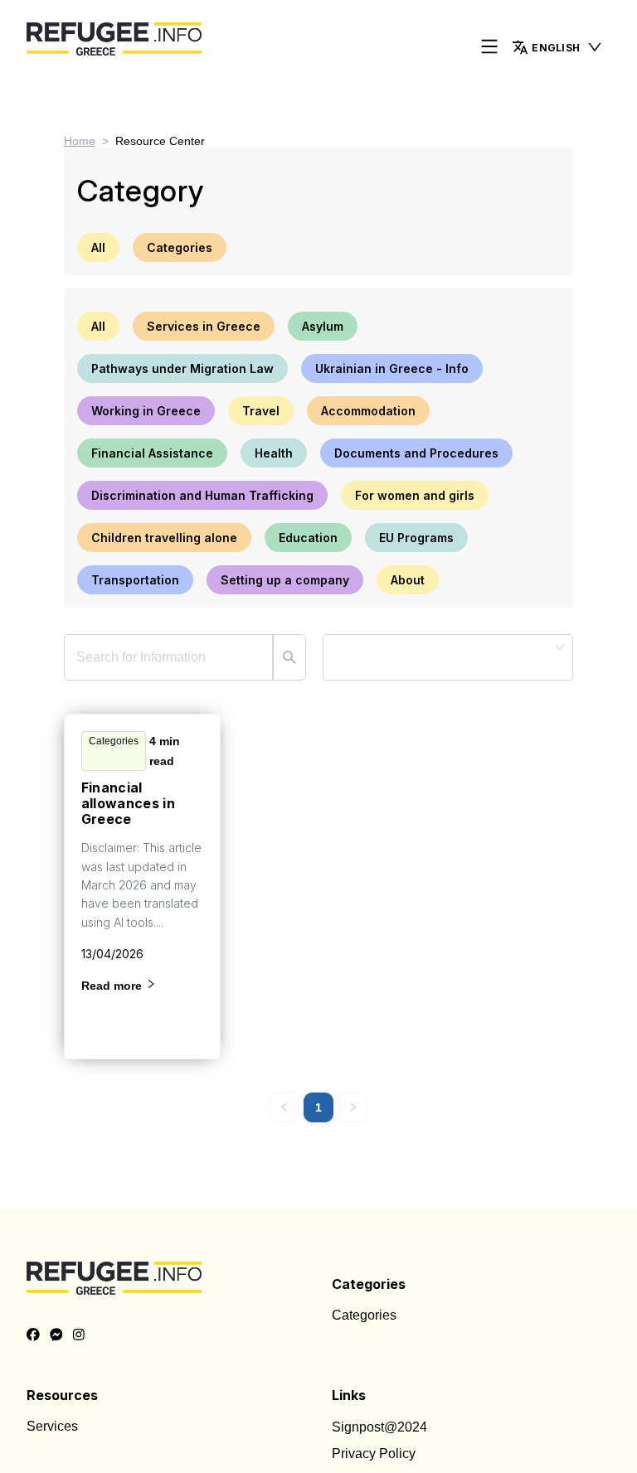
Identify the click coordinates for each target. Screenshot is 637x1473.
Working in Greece (146, 411)
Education (308, 538)
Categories (179, 247)
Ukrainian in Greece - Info (392, 368)
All (98, 247)
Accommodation (368, 411)
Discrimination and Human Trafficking (202, 495)
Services (52, 1426)
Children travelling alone (164, 538)
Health (274, 453)
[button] (557, 47)
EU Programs (416, 538)
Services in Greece (203, 326)
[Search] (289, 657)
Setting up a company (285, 580)
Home (79, 141)
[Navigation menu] (489, 48)
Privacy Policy (374, 1453)
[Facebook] (33, 1335)
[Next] (353, 1107)
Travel (261, 411)
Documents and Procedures (416, 453)
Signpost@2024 (379, 1427)
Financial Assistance (152, 453)
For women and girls (414, 495)
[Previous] (284, 1107)
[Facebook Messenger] (56, 1335)
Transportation (135, 580)
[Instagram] (78, 1335)
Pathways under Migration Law (182, 368)
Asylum (322, 326)
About (408, 580)
